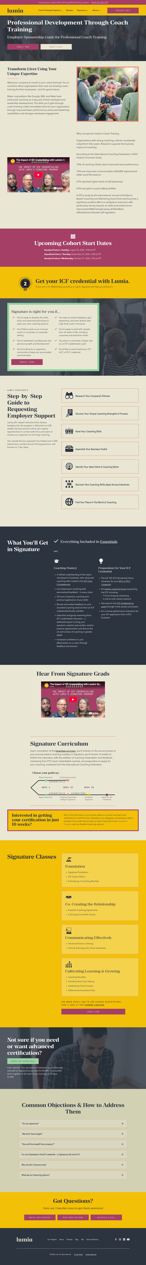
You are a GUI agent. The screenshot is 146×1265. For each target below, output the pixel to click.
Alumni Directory (92, 1239)
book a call (56, 47)
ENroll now (27, 362)
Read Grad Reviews (73, 1217)
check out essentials (23, 1061)
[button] (50, 10)
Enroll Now (23, 47)
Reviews (69, 10)
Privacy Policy (78, 1254)
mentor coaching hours (115, 589)
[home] (20, 10)
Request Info (123, 10)
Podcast (69, 1239)
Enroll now (93, 1011)
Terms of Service (91, 1254)
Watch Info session (39, 1217)
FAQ (82, 1239)
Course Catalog (94, 1005)
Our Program (52, 1239)
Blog (76, 1239)
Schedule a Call (106, 1217)
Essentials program (66, 750)
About (61, 1239)
